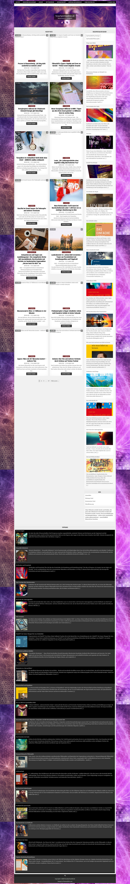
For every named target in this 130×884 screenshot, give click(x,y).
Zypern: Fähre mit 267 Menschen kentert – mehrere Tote (31, 360)
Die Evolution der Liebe (92, 77)
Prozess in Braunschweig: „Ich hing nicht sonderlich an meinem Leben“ (31, 64)
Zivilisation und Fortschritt (23, 537)
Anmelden (88, 501)
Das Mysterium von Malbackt (24, 794)
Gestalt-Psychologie (91, 133)
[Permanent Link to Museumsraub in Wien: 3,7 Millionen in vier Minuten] (31, 294)
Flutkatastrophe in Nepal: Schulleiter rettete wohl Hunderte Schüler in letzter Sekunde (66, 312)
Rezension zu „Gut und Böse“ (24, 640)
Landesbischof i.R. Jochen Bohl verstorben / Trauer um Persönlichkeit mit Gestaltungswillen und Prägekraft (66, 257)
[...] (101, 73)
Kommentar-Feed (90, 506)
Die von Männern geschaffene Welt (26, 674)
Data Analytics (20, 588)
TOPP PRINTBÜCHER (50, 2)
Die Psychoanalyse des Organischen (96, 282)
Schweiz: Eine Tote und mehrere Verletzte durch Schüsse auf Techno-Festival (66, 360)
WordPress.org (89, 509)
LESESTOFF (41, 2)
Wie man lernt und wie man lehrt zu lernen (98, 313)
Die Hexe (88, 104)
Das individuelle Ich (91, 371)
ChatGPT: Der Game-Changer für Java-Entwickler (30, 606)
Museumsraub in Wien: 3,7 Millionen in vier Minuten (31, 312)
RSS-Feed (27, 68)
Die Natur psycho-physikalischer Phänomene (99, 460)
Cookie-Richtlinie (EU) (90, 2)
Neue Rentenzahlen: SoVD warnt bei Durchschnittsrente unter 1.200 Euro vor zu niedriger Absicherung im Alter (66, 208)
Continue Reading (32, 77)
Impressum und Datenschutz (75, 2)
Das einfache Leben (91, 191)
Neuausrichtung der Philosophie (25, 726)
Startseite (17, 2)
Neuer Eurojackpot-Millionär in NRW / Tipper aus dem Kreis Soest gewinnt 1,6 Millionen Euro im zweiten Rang (66, 111)
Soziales (67, 203)
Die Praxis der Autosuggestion (94, 400)
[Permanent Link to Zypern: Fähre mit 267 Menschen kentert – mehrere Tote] (31, 342)
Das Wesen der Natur (22, 812)
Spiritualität (32, 252)
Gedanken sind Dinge (92, 342)
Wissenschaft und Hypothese (24, 657)
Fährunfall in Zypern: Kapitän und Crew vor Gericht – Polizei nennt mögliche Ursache (66, 64)
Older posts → (55, 381)
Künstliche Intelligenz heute (23, 846)
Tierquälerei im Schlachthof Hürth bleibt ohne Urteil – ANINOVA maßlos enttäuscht (31, 159)
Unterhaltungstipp (61, 2)
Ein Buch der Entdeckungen (24, 760)
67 (48, 381)
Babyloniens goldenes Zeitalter (24, 623)
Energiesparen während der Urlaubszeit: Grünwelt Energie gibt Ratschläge (31, 110)
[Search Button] (65, 881)
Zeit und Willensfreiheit (92, 427)
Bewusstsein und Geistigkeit (29, 2)
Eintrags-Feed (89, 504)
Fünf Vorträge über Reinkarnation (25, 554)
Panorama (32, 61)
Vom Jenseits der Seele (92, 220)
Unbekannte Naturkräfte (23, 863)
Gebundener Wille (91, 251)
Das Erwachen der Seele (22, 709)
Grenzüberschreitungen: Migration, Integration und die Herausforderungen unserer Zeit (40, 691)
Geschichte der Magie (92, 162)
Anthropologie (20, 743)
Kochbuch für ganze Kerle (23, 777)
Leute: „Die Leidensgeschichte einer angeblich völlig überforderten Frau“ (66, 161)
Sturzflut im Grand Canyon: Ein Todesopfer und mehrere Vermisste (31, 209)
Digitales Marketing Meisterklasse (25, 829)
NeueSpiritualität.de (65, 15)
